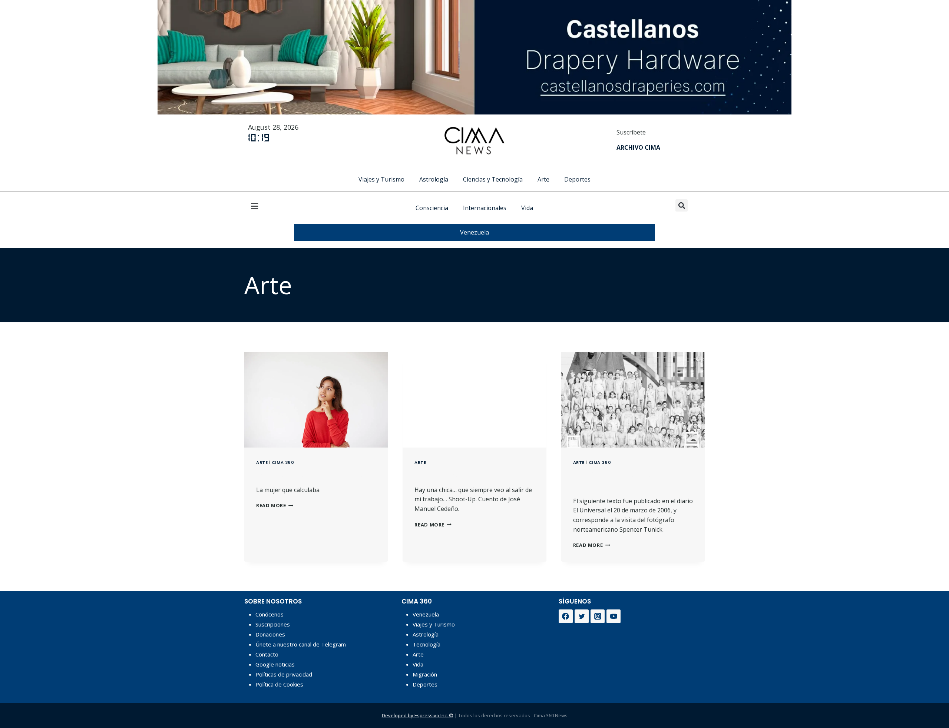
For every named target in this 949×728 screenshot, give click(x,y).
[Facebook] (566, 616)
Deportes (577, 179)
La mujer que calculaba (311, 473)
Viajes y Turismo (381, 179)
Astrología (433, 179)
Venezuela (474, 232)
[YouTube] (613, 616)
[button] (267, 206)
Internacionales (484, 208)
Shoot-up (436, 473)
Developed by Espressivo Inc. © (417, 715)
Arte (543, 179)
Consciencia (432, 208)
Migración (425, 674)
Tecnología (426, 644)
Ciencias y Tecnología (493, 179)
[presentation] (316, 400)
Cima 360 (283, 462)
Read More (274, 505)
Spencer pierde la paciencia (613, 479)
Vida (527, 208)
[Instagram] (598, 616)
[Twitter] (582, 616)
